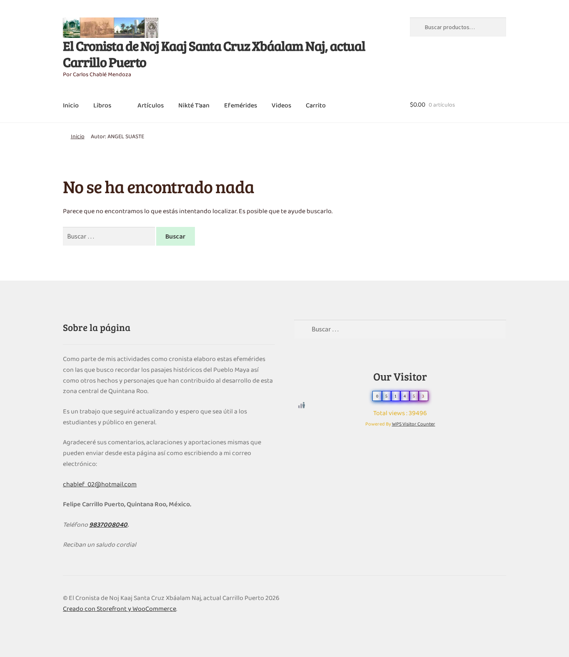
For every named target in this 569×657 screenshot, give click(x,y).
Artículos (150, 105)
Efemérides (240, 105)
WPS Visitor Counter (413, 424)
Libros (102, 105)
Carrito (316, 105)
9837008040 (108, 525)
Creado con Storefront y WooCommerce (119, 609)
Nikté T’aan (194, 105)
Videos (281, 105)
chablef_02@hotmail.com (100, 484)
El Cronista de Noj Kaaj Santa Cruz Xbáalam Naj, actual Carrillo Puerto (214, 54)
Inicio (71, 105)
